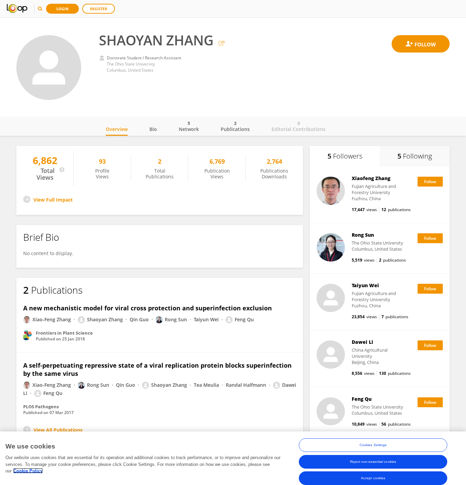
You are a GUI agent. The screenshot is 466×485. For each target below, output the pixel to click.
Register (98, 8)
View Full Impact (53, 199)
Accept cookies (373, 478)
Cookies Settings (373, 445)
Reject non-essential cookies (373, 461)
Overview (117, 129)
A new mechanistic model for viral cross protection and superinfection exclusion (147, 308)
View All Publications (58, 430)
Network (189, 126)
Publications (235, 126)
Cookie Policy (28, 470)
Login (62, 8)
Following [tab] (414, 156)
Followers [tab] (344, 156)
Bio (153, 129)
